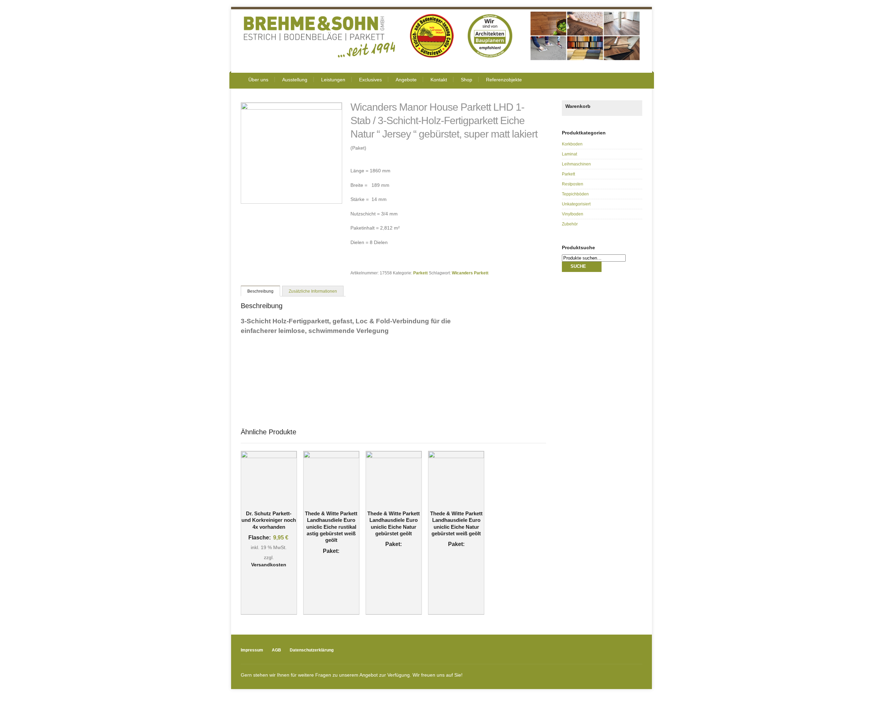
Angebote (406, 79)
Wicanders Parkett (470, 273)
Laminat (569, 154)
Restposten (572, 184)
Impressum (252, 650)
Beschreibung (260, 291)
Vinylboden (572, 214)
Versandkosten (268, 564)
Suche (578, 266)
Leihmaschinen (576, 164)
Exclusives (370, 79)
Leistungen (333, 79)
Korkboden (572, 144)
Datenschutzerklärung (312, 650)
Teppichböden (575, 194)
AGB (276, 650)
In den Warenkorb (269, 503)
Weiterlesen (326, 503)
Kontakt (438, 79)
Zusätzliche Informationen (313, 291)
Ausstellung (294, 79)
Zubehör (570, 224)
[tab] (260, 290)
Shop (466, 79)
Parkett (420, 273)
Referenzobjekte (504, 79)
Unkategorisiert (576, 204)
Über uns (258, 79)
